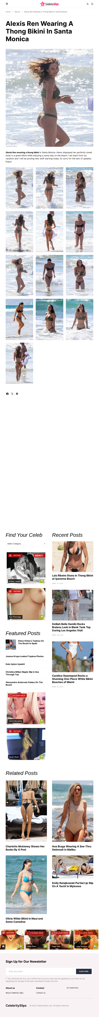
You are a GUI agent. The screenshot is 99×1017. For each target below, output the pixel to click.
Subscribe (84, 971)
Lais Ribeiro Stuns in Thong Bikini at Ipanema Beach (72, 577)
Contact (40, 988)
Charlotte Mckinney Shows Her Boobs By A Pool (25, 848)
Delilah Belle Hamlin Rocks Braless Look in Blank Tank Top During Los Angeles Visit (71, 627)
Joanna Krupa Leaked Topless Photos (25, 656)
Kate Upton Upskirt (15, 664)
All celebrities (72, 988)
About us (10, 988)
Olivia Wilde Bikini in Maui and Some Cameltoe (24, 920)
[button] (7, 4)
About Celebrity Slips (14, 993)
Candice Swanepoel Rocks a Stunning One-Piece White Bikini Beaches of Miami (72, 679)
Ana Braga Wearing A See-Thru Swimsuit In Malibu (71, 848)
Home (8, 12)
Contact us (40, 993)
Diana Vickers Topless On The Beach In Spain (31, 642)
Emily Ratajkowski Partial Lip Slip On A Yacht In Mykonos (72, 884)
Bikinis (17, 12)
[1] (11, 644)
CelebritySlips (16, 1005)
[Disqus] (49, 427)
